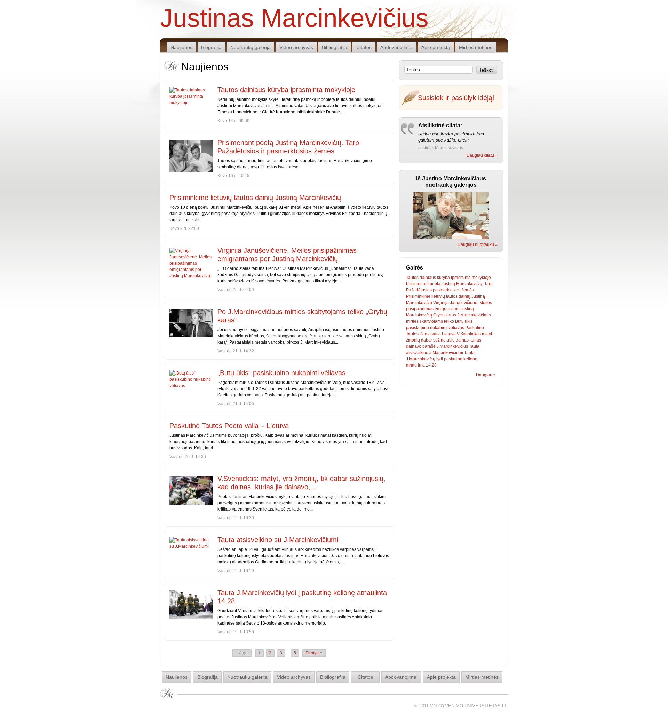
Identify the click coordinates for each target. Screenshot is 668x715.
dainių (464, 296)
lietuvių (438, 296)
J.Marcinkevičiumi (446, 352)
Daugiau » (486, 374)
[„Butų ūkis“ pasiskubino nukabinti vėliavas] (191, 379)
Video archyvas (296, 47)
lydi (439, 358)
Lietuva (449, 333)
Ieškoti (487, 70)
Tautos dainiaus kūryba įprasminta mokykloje (286, 90)
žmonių (413, 340)
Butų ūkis (463, 321)
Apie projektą (435, 47)
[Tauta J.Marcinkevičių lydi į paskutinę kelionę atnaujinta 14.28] (191, 604)
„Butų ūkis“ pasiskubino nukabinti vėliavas (281, 373)
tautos (452, 296)
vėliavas (456, 327)
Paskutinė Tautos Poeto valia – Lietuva (229, 425)
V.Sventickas (469, 333)
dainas (462, 340)
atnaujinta (415, 365)
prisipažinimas (420, 308)
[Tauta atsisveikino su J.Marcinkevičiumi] (191, 543)
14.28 (431, 365)
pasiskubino (417, 327)
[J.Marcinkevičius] (451, 237)
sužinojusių (444, 340)
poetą (435, 283)
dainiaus (428, 277)
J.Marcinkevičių (420, 358)
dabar (426, 340)
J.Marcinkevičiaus (474, 315)
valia (436, 333)
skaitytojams (431, 321)
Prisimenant (417, 283)
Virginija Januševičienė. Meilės (462, 302)
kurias (475, 340)
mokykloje (481, 277)
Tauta (474, 346)
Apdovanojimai (396, 47)
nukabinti (438, 327)
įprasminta (461, 277)
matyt (487, 333)
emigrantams (447, 308)
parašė (429, 346)
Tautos (412, 277)
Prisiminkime (418, 296)
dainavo (413, 346)
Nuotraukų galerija (250, 47)
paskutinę (453, 358)
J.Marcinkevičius (452, 346)
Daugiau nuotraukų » (478, 244)
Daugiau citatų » (482, 155)
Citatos (364, 47)
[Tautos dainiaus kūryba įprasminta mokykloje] (191, 96)
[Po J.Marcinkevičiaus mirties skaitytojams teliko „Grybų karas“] (191, 323)
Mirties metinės (475, 47)
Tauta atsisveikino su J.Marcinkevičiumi (277, 540)
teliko (449, 321)
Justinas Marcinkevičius (294, 17)
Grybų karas (444, 315)
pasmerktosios (446, 290)
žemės (467, 290)
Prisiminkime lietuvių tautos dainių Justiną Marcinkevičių (255, 197)
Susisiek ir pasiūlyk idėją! (456, 98)
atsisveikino (417, 352)
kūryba (443, 277)
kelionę (470, 358)
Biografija (211, 47)
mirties (412, 321)
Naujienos (181, 47)
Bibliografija (334, 47)
